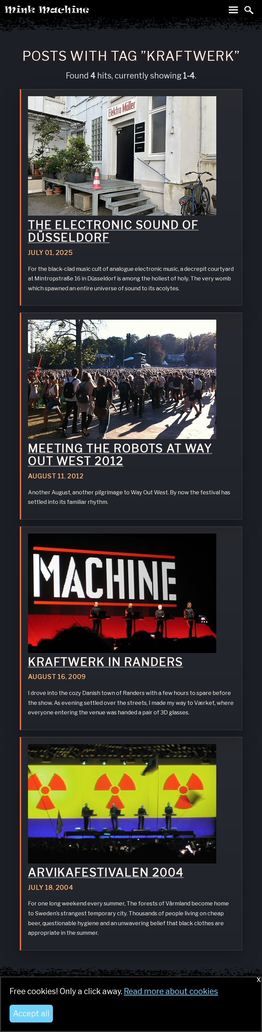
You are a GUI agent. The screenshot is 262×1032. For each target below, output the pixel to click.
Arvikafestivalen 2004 (106, 872)
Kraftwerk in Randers (105, 662)
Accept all (31, 1013)
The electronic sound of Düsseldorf (113, 231)
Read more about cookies (171, 991)
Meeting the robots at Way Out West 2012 (120, 454)
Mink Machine (73, 11)
